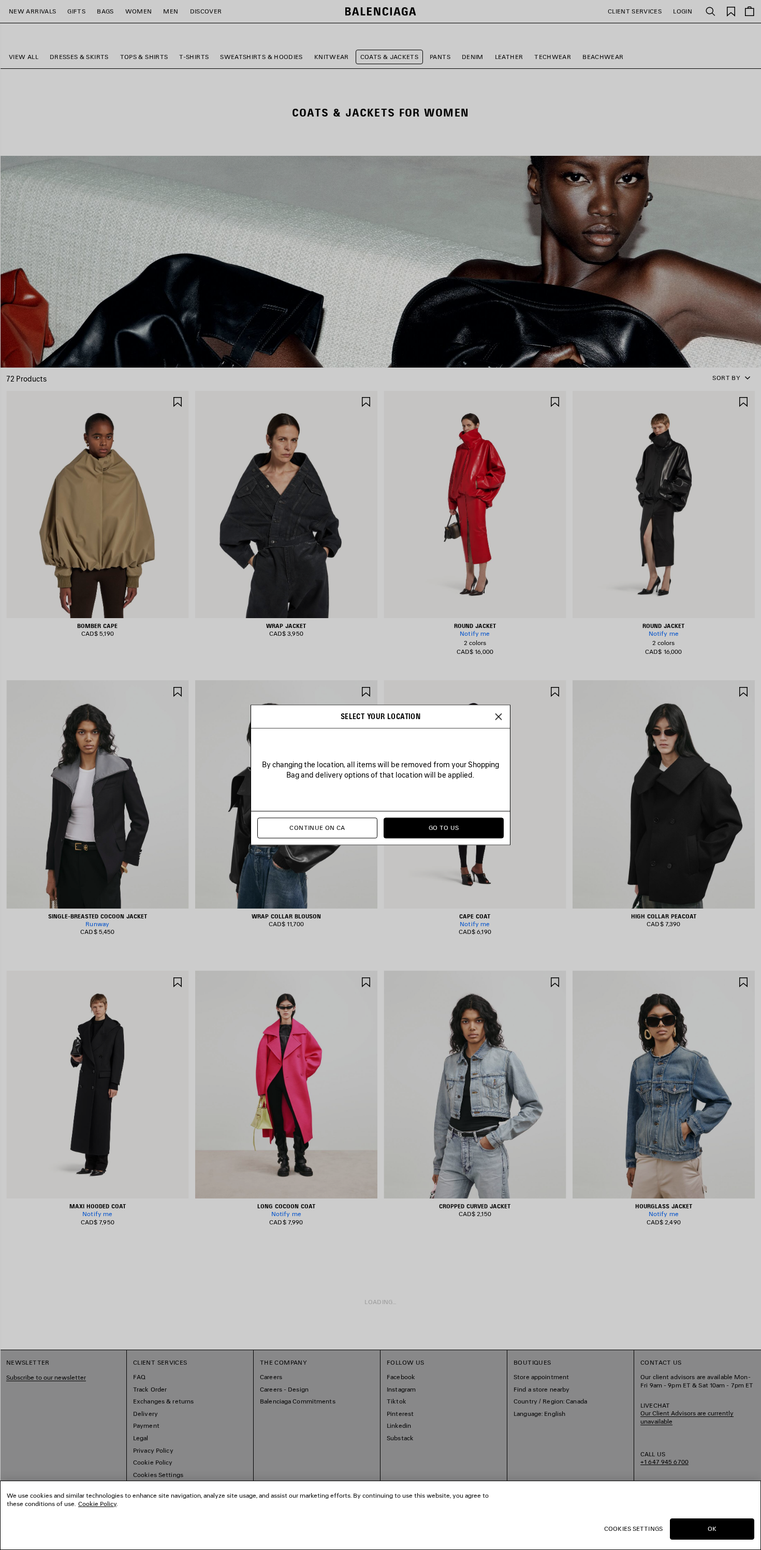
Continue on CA (317, 828)
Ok (712, 1528)
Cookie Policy (97, 1504)
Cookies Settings (633, 1528)
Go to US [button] (444, 828)
